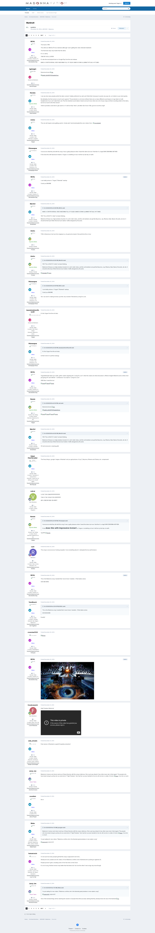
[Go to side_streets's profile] (33, 746)
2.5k (33, 162)
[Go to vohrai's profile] (33, 497)
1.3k (33, 646)
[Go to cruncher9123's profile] (33, 638)
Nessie (32, 399)
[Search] (128, 8)
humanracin (32, 853)
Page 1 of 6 (52, 35)
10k (34, 245)
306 (33, 326)
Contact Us (78, 928)
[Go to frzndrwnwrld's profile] (33, 710)
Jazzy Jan (32, 771)
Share (114, 28)
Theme (70, 928)
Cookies (84, 928)
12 (33, 505)
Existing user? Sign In (115, 3)
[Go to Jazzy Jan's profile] (33, 776)
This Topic (122, 8)
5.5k (33, 413)
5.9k (33, 107)
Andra (33, 231)
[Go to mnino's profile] (33, 125)
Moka (33, 823)
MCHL (34, 27)
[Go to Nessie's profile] (33, 404)
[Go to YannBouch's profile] (33, 608)
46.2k (33, 785)
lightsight (32, 69)
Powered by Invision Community (77, 930)
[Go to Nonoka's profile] (33, 98)
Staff (33, 12)
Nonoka (32, 93)
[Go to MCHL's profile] (28, 28)
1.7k (33, 55)
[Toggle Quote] (43, 208)
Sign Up (127, 3)
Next (42, 35)
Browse (28, 8)
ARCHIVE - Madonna (48, 29)
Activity (35, 8)
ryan (32, 547)
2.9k (33, 134)
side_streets (32, 741)
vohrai (32, 491)
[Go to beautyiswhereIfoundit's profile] (33, 317)
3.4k (33, 218)
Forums (27, 12)
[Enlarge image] (51, 72)
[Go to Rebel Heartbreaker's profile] (33, 463)
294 (33, 83)
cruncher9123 (33, 632)
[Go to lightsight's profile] (33, 74)
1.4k (33, 867)
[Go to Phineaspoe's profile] (33, 154)
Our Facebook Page (51, 12)
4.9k (33, 810)
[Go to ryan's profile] (33, 552)
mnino (33, 120)
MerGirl (32, 204)
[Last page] (45, 35)
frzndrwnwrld (33, 705)
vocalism (32, 796)
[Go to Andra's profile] (33, 236)
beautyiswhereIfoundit (32, 311)
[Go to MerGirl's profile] (33, 209)
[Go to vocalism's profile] (33, 802)
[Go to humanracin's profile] (33, 859)
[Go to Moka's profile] (33, 829)
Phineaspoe (33, 148)
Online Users (40, 12)
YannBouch (33, 602)
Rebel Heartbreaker (33, 457)
